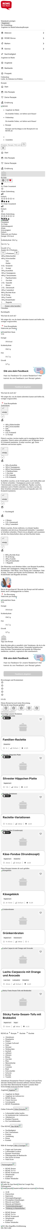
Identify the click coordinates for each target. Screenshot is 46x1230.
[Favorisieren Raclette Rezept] (9, 180)
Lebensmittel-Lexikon (13, 1151)
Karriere (8, 1134)
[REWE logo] (4, 106)
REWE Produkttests (12, 1104)
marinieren (14, 442)
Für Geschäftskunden (12, 1121)
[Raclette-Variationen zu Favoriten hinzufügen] (40, 797)
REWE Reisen (10, 1169)
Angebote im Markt (12, 1094)
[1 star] (6, 708)
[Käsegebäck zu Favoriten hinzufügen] (40, 874)
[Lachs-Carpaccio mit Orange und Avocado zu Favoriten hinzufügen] (40, 951)
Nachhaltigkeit (10, 1130)
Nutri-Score (9, 1159)
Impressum (9, 1196)
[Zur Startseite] (8, 14)
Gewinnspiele (10, 1102)
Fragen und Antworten (13, 1149)
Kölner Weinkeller (11, 1178)
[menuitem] (23, 32)
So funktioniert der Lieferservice (16, 1115)
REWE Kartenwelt (12, 1173)
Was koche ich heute (12, 1157)
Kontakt (8, 1140)
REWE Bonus (10, 1098)
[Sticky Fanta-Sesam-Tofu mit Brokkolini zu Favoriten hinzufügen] (40, 994)
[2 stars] (13, 708)
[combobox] (11, 145)
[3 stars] (21, 708)
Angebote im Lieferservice (14, 1096)
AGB (7, 1192)
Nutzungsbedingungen (13, 1198)
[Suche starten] (24, 144)
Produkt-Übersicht (11, 1119)
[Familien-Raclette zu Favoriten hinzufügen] (40, 719)
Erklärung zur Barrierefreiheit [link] (15, 1208)
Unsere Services (11, 1100)
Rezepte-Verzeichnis (12, 1153)
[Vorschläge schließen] (3, 148)
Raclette (22, 1033)
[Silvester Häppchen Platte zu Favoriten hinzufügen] (40, 758)
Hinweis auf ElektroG (13, 1204)
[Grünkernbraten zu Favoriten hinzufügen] (40, 912)
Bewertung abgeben (8, 712)
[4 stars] (29, 708)
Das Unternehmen (11, 1132)
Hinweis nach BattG (12, 1202)
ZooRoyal (9, 1176)
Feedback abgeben (23, 387)
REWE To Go (10, 1171)
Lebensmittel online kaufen (14, 1113)
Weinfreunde (9, 1174)
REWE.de (4, 1033)
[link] (25, 112)
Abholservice (10, 1117)
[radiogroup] (23, 708)
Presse (7, 1138)
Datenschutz (9, 1194)
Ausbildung (9, 1136)
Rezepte (21, 128)
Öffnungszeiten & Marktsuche (16, 1155)
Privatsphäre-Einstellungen (14, 1200)
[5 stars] (36, 708)
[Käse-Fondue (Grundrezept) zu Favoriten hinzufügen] (40, 834)
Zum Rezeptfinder (10, 326)
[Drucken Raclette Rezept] (3, 180)
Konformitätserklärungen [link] (14, 1206)
